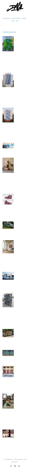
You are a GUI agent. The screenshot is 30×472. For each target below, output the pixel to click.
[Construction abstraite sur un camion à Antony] (8, 333)
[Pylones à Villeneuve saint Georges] (8, 43)
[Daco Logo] (15, 2)
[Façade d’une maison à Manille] (8, 276)
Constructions (16, 18)
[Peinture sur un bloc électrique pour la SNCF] (8, 401)
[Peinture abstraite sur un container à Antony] (8, 353)
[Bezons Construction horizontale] (8, 115)
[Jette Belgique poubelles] (8, 145)
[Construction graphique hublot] (8, 246)
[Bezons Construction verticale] (8, 79)
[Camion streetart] (8, 225)
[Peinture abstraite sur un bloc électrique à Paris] (8, 299)
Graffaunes (7, 18)
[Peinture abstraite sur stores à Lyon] (8, 371)
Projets (24, 18)
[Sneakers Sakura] (8, 199)
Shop (13, 21)
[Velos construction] (8, 165)
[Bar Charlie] (8, 433)
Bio (17, 21)
